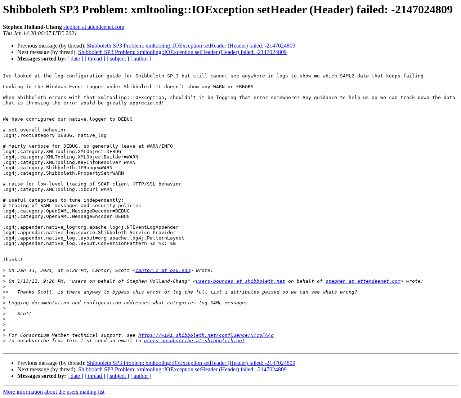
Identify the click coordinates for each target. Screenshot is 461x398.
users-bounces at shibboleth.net (240, 281)
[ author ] (140, 58)
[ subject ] (118, 58)
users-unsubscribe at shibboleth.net (194, 340)
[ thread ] (95, 58)
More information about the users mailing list (53, 392)
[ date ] (75, 58)
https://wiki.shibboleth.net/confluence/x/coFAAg (206, 335)
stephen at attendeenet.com (93, 27)
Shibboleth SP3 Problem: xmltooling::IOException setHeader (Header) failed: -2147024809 (191, 46)
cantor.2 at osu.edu (162, 270)
